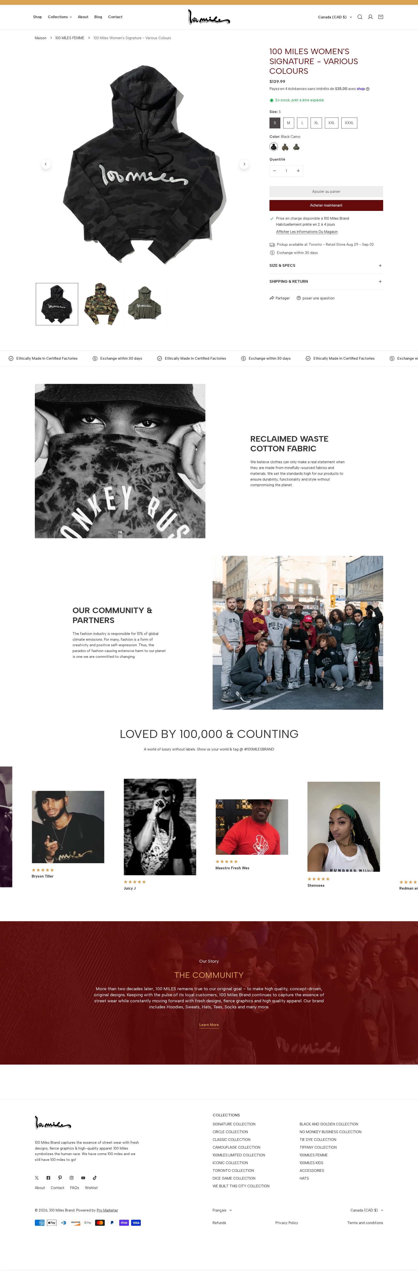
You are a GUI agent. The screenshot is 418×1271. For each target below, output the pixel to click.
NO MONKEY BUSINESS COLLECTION (330, 1132)
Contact (57, 1188)
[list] (145, 164)
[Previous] (46, 164)
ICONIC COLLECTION (230, 1163)
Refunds (219, 1223)
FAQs (74, 1188)
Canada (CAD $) (332, 17)
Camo (285, 146)
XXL (331, 123)
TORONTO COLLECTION (233, 1170)
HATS (304, 1178)
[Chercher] (360, 17)
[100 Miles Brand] (209, 17)
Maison (40, 38)
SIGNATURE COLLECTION (234, 1124)
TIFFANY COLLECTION (318, 1147)
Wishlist (91, 1188)
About (40, 1188)
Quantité (277, 159)
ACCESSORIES (312, 1170)
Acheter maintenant (326, 205)
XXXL (349, 123)
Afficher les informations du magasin (307, 232)
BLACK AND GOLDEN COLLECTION (329, 1124)
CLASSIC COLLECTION (231, 1139)
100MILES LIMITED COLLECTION (239, 1155)
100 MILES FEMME (69, 38)
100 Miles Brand (62, 1210)
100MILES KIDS (311, 1163)
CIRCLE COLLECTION (230, 1132)
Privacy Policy (287, 1223)
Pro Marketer (107, 1210)
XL (316, 123)
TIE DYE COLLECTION (318, 1139)
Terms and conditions (365, 1223)
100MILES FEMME (314, 1155)
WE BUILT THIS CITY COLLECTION (241, 1186)
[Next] (244, 164)
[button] (381, 17)
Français (219, 1210)
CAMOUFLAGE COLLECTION (236, 1147)
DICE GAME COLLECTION (234, 1178)
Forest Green (296, 146)
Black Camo (273, 146)
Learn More (209, 1025)
